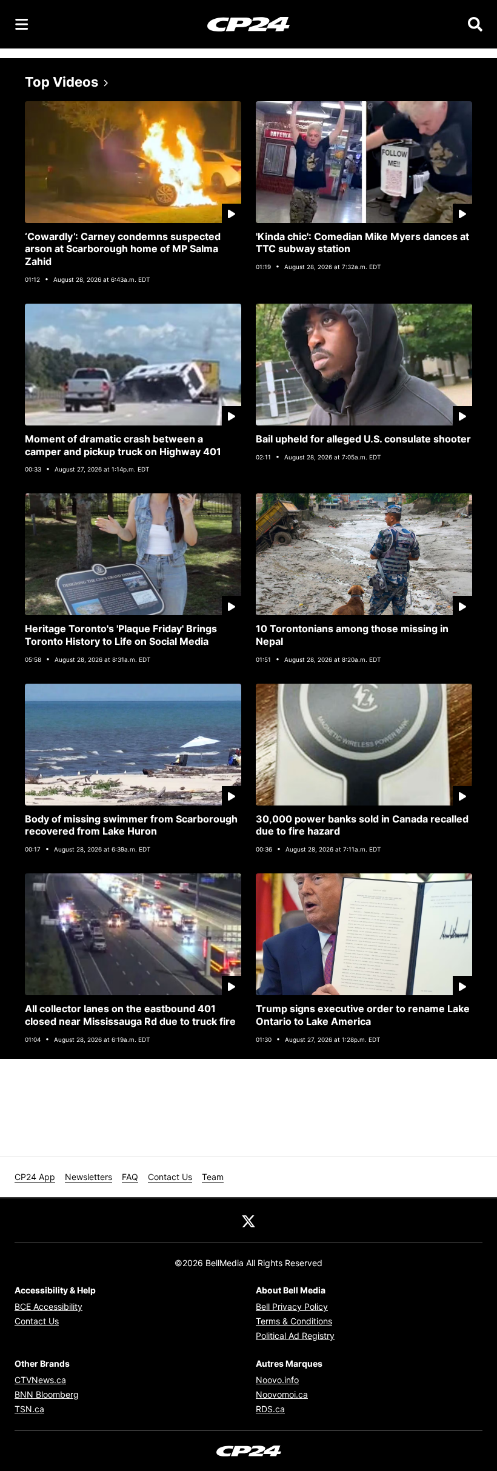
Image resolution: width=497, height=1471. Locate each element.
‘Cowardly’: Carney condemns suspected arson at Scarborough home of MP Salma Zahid (123, 249)
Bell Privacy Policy (292, 1306)
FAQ (130, 1177)
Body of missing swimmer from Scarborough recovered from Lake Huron (131, 825)
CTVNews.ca (40, 1380)
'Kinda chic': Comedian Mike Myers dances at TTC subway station (362, 242)
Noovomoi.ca (282, 1394)
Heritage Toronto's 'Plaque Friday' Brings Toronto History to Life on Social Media (121, 634)
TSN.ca (29, 1409)
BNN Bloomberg (47, 1394)
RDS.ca (270, 1409)
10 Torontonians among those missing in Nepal (352, 634)
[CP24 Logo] (248, 23)
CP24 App (35, 1177)
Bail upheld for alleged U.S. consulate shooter (363, 439)
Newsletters (88, 1177)
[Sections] (22, 24)
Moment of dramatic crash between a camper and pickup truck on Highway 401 (123, 445)
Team (213, 1177)
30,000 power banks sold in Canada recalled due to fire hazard (362, 825)
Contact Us (170, 1177)
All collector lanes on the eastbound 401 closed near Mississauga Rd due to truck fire (130, 1014)
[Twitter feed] (248, 1220)
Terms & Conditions (294, 1321)
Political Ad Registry (295, 1335)
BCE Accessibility (48, 1306)
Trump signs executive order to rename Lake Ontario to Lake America (363, 1014)
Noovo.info (277, 1380)
